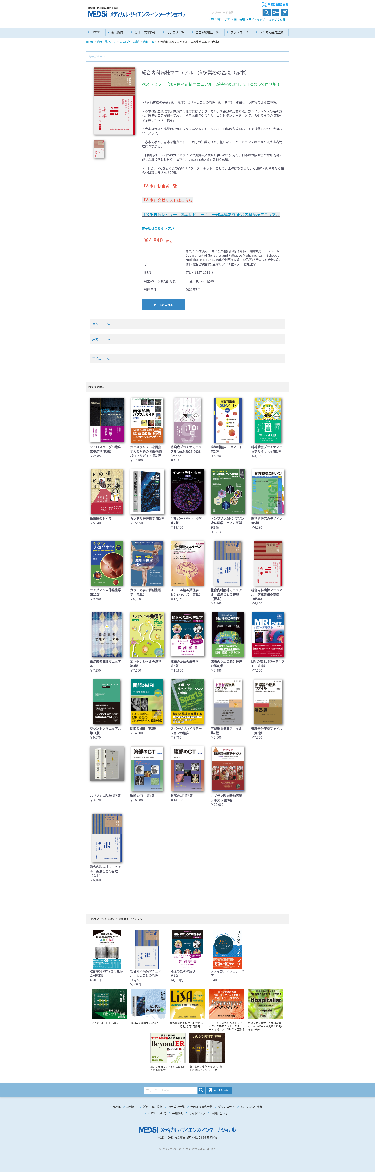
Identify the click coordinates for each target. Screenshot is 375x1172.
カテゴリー (95, 56)
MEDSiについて (220, 19)
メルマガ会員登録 (271, 32)
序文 (95, 339)
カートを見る (221, 1090)
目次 (95, 324)
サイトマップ (257, 19)
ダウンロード (239, 32)
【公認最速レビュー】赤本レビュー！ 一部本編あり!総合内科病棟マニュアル (211, 214)
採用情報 (239, 19)
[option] (114, 101)
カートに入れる (163, 305)
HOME (96, 32)
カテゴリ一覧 (175, 32)
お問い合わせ (277, 19)
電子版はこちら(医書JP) (159, 228)
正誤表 (97, 358)
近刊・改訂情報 (145, 32)
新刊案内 (117, 32)
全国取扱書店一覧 (207, 32)
